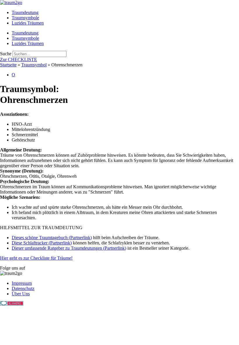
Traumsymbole (25, 17)
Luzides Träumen (28, 22)
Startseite (8, 64)
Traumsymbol (34, 64)
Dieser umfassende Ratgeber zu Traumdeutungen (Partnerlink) (69, 248)
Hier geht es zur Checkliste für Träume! (36, 258)
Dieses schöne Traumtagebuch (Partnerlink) (52, 237)
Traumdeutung (25, 12)
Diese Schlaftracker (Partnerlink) (42, 242)
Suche (5, 53)
